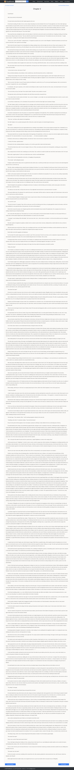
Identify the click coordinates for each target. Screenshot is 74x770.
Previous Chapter (10, 764)
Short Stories (46, 1)
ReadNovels (10, 1)
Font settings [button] (67, 1)
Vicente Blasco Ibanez (64, 5)
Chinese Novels (40, 1)
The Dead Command (9, 5)
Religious (56, 1)
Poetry (52, 1)
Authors (61, 1)
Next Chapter (63, 764)
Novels (34, 1)
